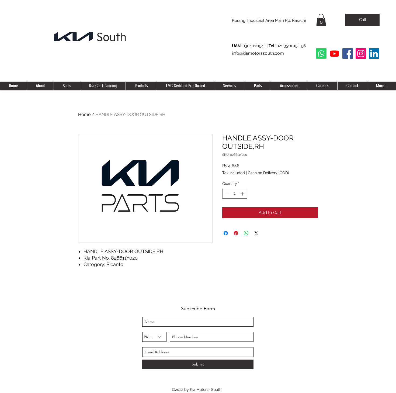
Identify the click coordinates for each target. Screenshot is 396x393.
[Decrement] (226, 193)
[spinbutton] (234, 193)
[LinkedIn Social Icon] (374, 53)
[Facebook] (347, 53)
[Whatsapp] (321, 53)
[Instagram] (361, 53)
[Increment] (242, 193)
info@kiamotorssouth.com (258, 53)
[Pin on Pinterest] (236, 233)
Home (84, 114)
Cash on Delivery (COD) (268, 173)
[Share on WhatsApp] (246, 233)
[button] (321, 20)
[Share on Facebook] (226, 233)
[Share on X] (256, 233)
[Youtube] (334, 53)
